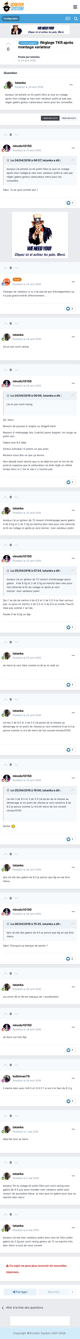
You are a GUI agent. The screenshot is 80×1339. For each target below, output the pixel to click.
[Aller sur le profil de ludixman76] (6, 1078)
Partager (21, 1292)
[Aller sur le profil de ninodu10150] (6, 148)
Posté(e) (29, 86)
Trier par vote (50, 118)
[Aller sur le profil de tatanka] (9, 85)
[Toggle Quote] (8, 160)
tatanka (35, 56)
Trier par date (68, 118)
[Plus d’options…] (71, 85)
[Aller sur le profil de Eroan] (6, 282)
